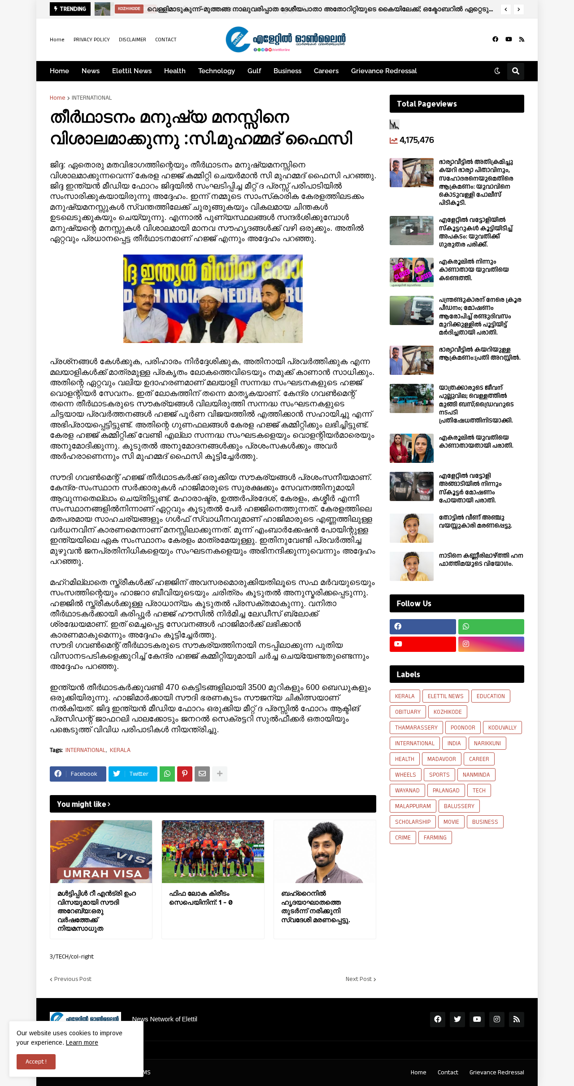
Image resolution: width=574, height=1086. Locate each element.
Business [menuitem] (287, 71)
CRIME (403, 838)
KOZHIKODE (448, 712)
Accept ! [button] (36, 1061)
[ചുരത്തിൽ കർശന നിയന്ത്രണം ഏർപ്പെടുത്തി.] (102, 9)
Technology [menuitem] (216, 71)
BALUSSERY (459, 806)
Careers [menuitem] (326, 71)
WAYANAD (407, 791)
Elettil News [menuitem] (132, 71)
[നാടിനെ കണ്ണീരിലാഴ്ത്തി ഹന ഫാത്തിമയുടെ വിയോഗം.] (412, 566)
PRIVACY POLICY (92, 40)
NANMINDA (476, 775)
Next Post (359, 979)
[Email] (202, 774)
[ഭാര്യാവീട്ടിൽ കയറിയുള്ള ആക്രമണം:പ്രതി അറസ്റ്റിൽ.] (412, 360)
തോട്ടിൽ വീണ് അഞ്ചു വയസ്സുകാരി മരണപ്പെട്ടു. (475, 522)
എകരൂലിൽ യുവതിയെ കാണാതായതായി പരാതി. (476, 442)
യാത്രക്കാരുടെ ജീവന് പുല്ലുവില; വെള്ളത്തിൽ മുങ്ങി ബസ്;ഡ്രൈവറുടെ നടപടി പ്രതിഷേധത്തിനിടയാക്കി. (476, 404)
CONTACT (166, 40)
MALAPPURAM (413, 806)
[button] (505, 9)
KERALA (120, 750)
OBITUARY (408, 712)
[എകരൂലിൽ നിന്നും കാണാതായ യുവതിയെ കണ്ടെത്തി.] (412, 272)
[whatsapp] (491, 626)
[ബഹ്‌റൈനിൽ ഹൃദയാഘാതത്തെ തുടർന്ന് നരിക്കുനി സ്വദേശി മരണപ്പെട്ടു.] (325, 851)
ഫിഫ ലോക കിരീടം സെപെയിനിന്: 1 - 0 (201, 897)
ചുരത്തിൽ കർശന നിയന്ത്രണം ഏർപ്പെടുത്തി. (229, 8)
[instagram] (491, 644)
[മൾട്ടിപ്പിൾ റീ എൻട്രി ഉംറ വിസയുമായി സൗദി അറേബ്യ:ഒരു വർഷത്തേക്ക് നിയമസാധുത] (101, 851)
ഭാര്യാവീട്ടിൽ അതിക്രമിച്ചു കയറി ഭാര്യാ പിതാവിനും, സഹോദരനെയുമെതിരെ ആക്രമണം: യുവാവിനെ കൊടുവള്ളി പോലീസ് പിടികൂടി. (476, 182)
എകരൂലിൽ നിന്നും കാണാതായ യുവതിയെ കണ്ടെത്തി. (474, 270)
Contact (448, 1072)
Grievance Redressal (497, 1072)
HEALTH (404, 759)
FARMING (435, 838)
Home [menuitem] (59, 71)
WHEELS (405, 775)
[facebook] (495, 39)
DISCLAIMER (132, 40)
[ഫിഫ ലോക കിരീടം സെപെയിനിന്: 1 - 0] (213, 851)
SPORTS (439, 775)
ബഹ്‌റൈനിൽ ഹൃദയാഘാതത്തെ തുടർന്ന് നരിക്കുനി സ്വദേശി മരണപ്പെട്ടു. (315, 906)
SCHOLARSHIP (412, 822)
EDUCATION (491, 696)
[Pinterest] (184, 774)
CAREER (479, 759)
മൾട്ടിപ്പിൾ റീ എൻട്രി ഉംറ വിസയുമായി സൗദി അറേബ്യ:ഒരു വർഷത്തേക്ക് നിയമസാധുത (96, 910)
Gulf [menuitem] (254, 71)
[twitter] (457, 1019)
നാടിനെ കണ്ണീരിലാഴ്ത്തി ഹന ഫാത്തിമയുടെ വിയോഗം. (481, 560)
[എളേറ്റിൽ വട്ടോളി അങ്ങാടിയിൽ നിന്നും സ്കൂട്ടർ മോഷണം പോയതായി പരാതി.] (412, 486)
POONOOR (463, 728)
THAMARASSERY (416, 728)
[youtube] (508, 39)
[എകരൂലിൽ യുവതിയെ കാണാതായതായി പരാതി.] (412, 448)
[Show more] (219, 774)
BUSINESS (485, 822)
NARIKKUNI (487, 743)
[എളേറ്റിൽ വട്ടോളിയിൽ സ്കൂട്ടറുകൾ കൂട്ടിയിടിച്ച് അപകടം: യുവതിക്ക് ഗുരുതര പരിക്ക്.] (412, 230)
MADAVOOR (441, 759)
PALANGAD (446, 791)
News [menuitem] (91, 71)
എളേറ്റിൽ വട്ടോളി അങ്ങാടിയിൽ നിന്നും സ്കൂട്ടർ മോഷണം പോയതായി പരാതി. (470, 488)
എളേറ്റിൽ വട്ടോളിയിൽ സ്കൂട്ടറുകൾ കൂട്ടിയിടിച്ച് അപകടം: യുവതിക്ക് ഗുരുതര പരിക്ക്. (476, 232)
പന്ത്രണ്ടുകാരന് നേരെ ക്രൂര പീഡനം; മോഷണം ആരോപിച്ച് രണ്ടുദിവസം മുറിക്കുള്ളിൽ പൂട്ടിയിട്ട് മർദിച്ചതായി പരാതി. (480, 316)
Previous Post (72, 979)
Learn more (82, 1042)
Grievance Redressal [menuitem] (384, 71)
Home (57, 40)
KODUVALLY (502, 728)
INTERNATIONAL (92, 98)
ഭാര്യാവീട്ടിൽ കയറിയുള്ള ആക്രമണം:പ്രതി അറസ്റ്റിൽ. (480, 354)
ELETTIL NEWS (446, 696)
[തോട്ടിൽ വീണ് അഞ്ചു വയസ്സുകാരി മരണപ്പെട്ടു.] (412, 528)
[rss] (521, 39)
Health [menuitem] (175, 71)
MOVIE (451, 822)
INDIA (454, 743)
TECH (479, 791)
